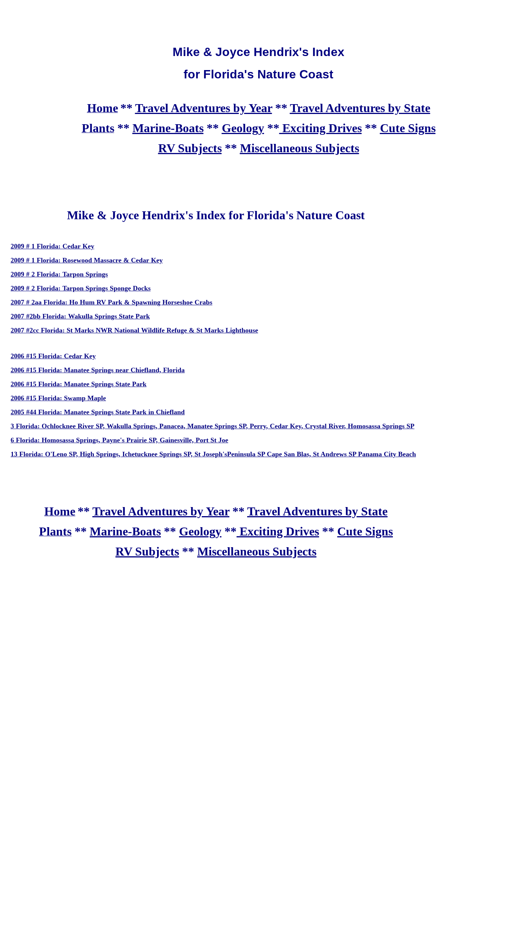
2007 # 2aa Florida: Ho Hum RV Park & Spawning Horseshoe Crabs (111, 302)
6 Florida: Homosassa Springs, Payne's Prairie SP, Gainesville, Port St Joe (119, 440)
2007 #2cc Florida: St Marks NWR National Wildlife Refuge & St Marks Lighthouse (134, 330)
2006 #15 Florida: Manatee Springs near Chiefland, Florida (98, 370)
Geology (243, 128)
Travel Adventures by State (360, 108)
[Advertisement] (258, 20)
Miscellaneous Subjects (299, 148)
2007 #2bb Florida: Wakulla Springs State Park (80, 316)
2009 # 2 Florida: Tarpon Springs (59, 274)
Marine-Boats (168, 128)
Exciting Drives (320, 128)
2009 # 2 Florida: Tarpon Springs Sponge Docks (81, 288)
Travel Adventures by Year (203, 108)
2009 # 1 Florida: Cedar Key (52, 246)
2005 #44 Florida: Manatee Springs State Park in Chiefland (98, 412)
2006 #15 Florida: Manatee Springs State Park (78, 384)
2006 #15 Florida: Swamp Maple (58, 398)
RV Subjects (190, 148)
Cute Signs (408, 128)
